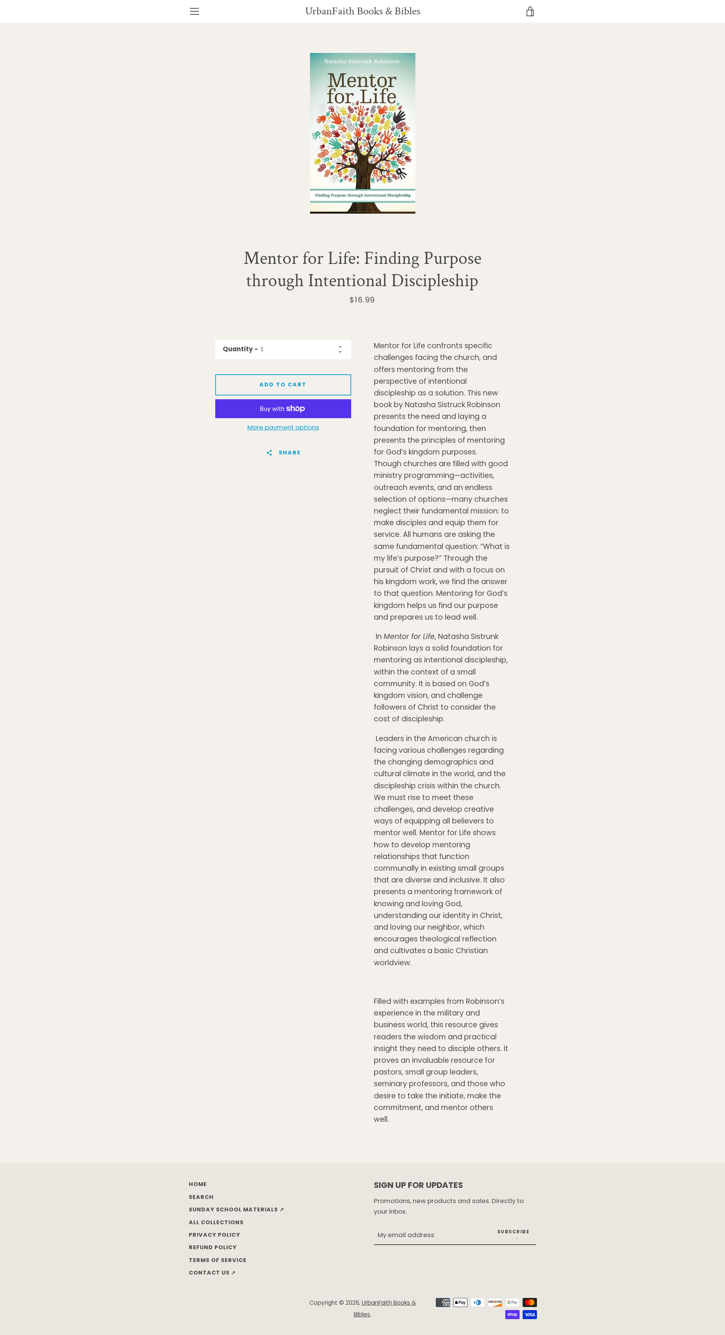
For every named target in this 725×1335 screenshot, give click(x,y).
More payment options (283, 427)
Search (201, 1197)
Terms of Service (218, 1260)
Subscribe (513, 1231)
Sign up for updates (418, 1185)
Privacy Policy (214, 1235)
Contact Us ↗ (212, 1272)
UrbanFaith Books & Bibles (362, 11)
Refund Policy (213, 1247)
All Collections (216, 1222)
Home (198, 1184)
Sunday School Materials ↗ (236, 1209)
